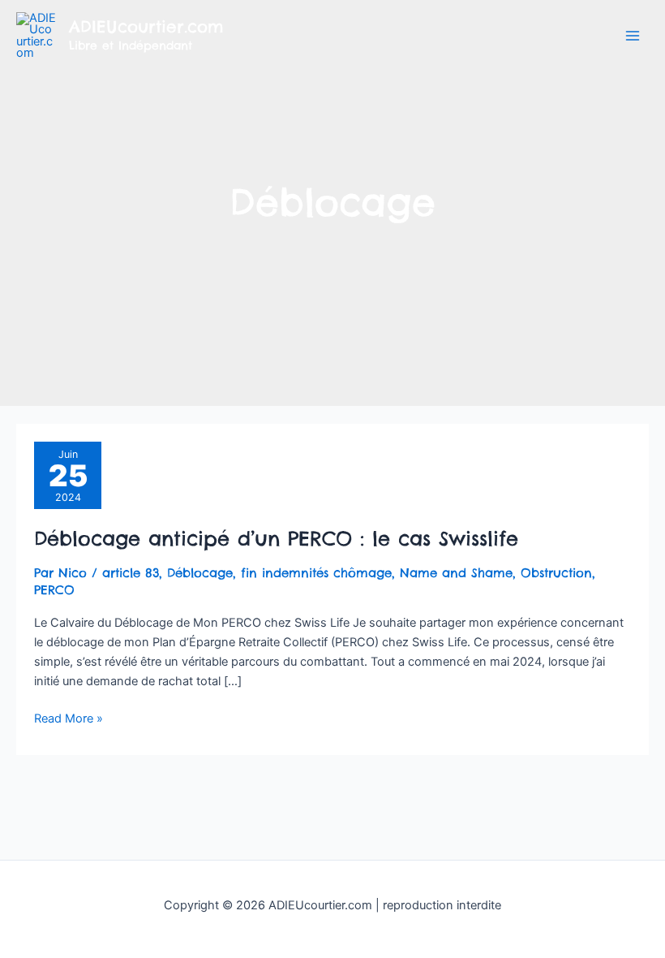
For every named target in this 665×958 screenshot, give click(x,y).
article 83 (130, 572)
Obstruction (556, 572)
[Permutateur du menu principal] (632, 35)
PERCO (54, 590)
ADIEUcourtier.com (146, 26)
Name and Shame (456, 572)
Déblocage (200, 572)
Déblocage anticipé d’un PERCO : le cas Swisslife (276, 538)
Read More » (68, 717)
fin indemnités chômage (316, 572)
